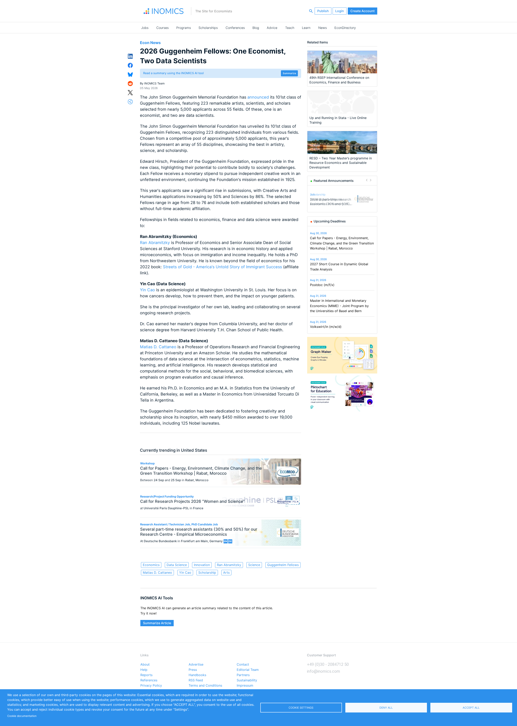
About (145, 664)
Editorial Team (248, 670)
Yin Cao (147, 289)
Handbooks (197, 675)
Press (193, 670)
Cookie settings (301, 707)
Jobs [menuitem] (144, 28)
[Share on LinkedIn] (130, 56)
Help (143, 670)
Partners (243, 675)
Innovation (202, 565)
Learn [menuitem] (306, 28)
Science (254, 565)
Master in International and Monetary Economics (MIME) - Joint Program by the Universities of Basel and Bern (339, 306)
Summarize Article (157, 623)
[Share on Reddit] (130, 83)
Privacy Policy (151, 685)
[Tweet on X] (130, 92)
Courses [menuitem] (162, 28)
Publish (323, 11)
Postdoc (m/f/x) (322, 285)
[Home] (163, 11)
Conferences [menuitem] (235, 28)
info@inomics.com (323, 671)
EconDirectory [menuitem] (345, 28)
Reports (146, 675)
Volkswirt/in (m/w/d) (326, 327)
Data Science (177, 565)
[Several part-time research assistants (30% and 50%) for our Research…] (363, 199)
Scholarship (207, 572)
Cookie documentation (22, 716)
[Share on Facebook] (130, 65)
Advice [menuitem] (272, 28)
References (148, 680)
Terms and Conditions (205, 685)
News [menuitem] (322, 28)
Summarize (289, 73)
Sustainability (247, 680)
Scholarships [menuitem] (208, 28)
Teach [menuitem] (289, 28)
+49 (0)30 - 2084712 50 (328, 664)
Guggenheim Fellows (283, 565)
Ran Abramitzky (155, 242)
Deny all (386, 707)
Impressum (245, 685)
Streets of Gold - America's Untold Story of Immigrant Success (223, 266)
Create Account (362, 11)
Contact (243, 664)
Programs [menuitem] (183, 28)
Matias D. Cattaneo (158, 346)
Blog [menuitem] (255, 28)
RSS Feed (196, 680)
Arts (226, 572)
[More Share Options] (130, 101)
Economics (151, 565)
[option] (342, 199)
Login (339, 11)
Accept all (471, 707)
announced (258, 97)
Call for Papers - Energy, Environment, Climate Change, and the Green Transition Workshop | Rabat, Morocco (342, 243)
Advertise (196, 664)
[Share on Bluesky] (130, 74)
